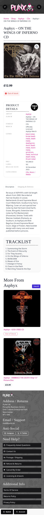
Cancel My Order (13, 470)
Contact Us (11, 451)
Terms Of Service (11, 490)
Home (6, 18)
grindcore (29, 152)
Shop (13, 18)
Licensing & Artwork (15, 476)
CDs (28, 18)
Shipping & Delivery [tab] (26, 187)
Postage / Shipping (14, 457)
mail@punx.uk (9, 423)
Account (22, 512)
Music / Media (30, 173)
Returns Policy (10, 496)
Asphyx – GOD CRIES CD (14, 329)
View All (36, 286)
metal (28, 154)
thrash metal (31, 159)
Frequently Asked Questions (18, 445)
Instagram (10, 433)
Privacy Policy (9, 502)
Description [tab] (9, 187)
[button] (5, 7)
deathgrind (30, 143)
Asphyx (21, 18)
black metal (30, 134)
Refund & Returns (14, 463)
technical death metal (32, 155)
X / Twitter (23, 433)
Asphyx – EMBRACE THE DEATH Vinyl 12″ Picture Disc (21, 378)
